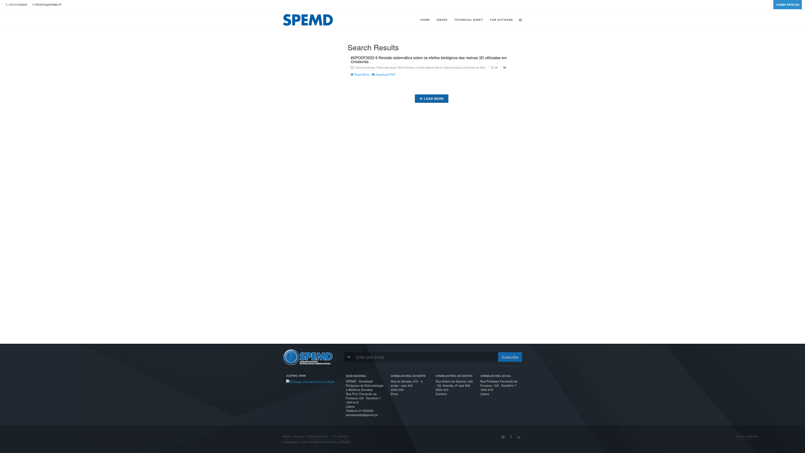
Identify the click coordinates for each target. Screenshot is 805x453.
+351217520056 (17, 5)
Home (287, 436)
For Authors (340, 436)
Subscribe (510, 357)
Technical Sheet (317, 436)
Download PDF (385, 74)
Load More (434, 98)
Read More (361, 74)
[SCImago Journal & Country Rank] (310, 381)
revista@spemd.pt (49, 5)
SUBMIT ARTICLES (787, 5)
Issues (299, 436)
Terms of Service (747, 436)
